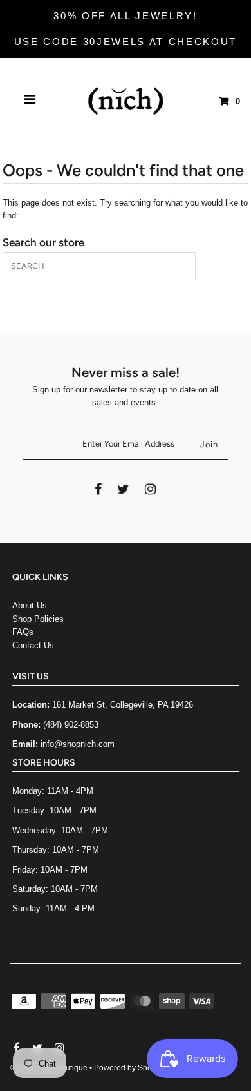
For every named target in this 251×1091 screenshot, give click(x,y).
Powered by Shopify (129, 1067)
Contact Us (33, 645)
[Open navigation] (30, 101)
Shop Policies (38, 619)
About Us (29, 605)
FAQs (22, 632)
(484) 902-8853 (70, 724)
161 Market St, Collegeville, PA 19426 (122, 705)
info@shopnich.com (78, 744)
